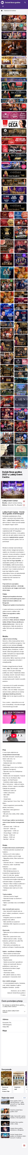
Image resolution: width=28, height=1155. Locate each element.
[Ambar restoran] (7, 246)
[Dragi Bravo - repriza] (14, 199)
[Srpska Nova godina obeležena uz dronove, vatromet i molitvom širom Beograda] (5, 1129)
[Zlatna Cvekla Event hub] (21, 260)
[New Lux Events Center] (21, 300)
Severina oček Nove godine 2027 (16, 1110)
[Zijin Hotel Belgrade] (21, 438)
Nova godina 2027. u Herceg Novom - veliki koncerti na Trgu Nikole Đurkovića (17, 1103)
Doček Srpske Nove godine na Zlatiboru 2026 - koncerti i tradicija (18, 1136)
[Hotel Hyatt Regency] (14, 132)
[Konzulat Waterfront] (21, 368)
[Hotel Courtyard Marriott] (14, 79)
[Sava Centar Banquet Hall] (14, 66)
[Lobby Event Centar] (21, 328)
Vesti (24, 1097)
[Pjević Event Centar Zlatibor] (14, 124)
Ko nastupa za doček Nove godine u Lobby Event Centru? (13, 1005)
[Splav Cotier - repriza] (14, 174)
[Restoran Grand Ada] (7, 215)
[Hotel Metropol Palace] (14, 86)
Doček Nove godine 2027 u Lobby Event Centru (12, 474)
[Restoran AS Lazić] (21, 294)
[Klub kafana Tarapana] (7, 324)
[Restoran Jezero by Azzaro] (14, 100)
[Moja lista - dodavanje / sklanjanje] (24, 505)
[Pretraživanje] (25, 2)
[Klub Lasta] (7, 297)
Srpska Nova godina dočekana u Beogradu (17, 1129)
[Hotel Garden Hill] (14, 18)
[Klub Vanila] (21, 374)
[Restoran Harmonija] (14, 165)
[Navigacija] (3, 6)
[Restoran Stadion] (21, 306)
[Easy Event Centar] (7, 386)
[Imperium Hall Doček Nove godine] (18, 1078)
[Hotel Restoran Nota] (7, 379)
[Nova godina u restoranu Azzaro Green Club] (6, 1078)
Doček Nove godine (12, 2)
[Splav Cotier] (14, 182)
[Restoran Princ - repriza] (14, 27)
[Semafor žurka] (21, 233)
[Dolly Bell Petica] (21, 463)
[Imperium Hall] (21, 246)
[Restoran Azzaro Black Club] (14, 35)
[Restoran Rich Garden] (14, 94)
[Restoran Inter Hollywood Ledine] (21, 222)
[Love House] (14, 149)
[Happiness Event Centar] (7, 222)
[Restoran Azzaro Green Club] (7, 285)
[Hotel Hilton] (21, 215)
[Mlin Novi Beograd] (14, 48)
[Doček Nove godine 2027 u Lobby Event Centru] (12, 489)
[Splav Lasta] (7, 273)
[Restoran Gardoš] (21, 352)
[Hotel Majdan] (21, 285)
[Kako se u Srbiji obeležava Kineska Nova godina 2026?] (5, 1123)
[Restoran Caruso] (21, 402)
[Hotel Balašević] (14, 140)
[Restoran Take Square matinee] (7, 370)
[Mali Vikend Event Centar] (7, 358)
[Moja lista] (24, 501)
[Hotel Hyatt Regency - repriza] (7, 260)
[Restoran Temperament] (21, 380)
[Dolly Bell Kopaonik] (7, 438)
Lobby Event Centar (10, 501)
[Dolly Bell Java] (21, 450)
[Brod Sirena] (21, 389)
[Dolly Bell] (7, 462)
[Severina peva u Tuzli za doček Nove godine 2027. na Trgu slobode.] (5, 1111)
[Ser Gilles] (14, 60)
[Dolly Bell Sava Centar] (7, 450)
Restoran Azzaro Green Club (5, 1089)
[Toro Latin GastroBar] (7, 233)
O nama (23, 995)
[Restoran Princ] (14, 115)
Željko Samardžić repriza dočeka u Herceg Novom (17, 1116)
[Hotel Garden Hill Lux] (7, 334)
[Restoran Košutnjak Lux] (14, 107)
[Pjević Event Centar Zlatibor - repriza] (14, 190)
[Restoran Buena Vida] (14, 73)
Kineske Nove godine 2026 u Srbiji (16, 1123)
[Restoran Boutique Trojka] (7, 392)
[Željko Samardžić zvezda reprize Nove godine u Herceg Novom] (5, 1117)
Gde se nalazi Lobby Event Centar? (11, 1011)
